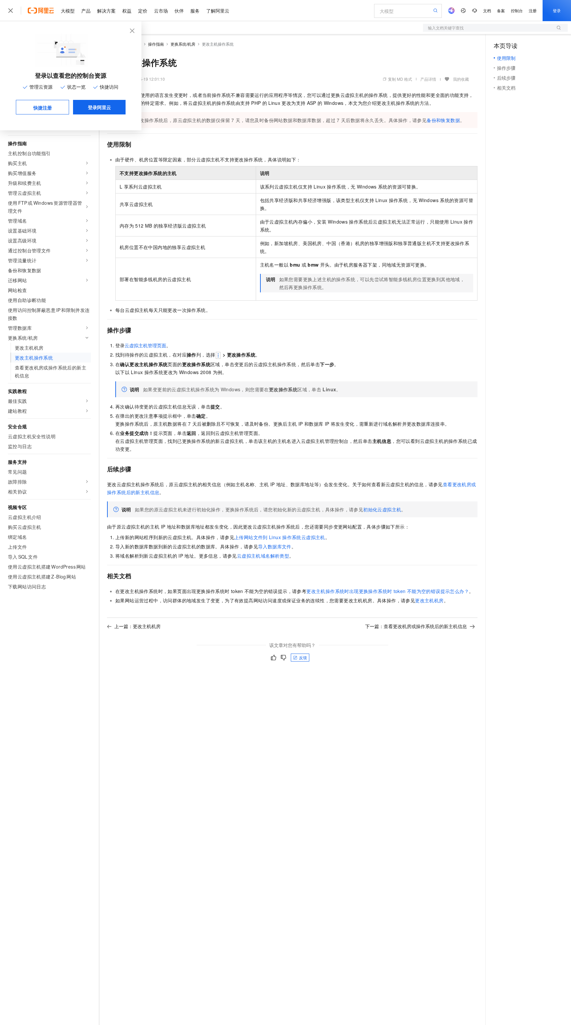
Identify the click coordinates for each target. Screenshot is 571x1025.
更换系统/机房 (183, 44)
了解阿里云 (217, 10)
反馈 (303, 657)
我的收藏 (461, 79)
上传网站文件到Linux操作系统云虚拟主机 (279, 537)
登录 (557, 10)
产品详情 (428, 79)
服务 (195, 10)
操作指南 (156, 44)
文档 (487, 10)
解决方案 (106, 10)
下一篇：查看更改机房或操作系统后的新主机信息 (416, 626)
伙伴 (179, 10)
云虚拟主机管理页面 (145, 345)
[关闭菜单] (10, 10)
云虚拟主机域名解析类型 (263, 555)
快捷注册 (42, 107)
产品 (86, 10)
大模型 (68, 10)
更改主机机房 (429, 600)
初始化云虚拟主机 (382, 509)
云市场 (161, 10)
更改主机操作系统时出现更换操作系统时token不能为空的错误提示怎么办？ (387, 591)
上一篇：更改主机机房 (137, 626)
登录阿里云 (99, 107)
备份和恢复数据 (443, 120)
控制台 (517, 10)
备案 (501, 10)
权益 (127, 10)
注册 (533, 10)
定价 (142, 10)
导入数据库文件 (274, 546)
